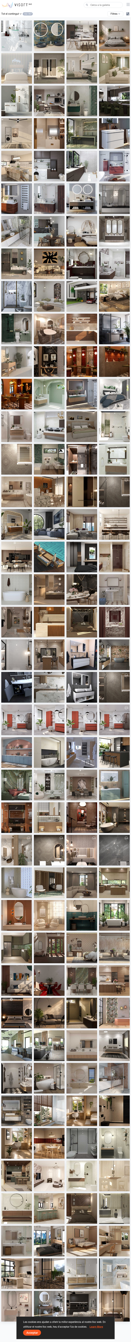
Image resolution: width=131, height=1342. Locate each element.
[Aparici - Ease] (16, 361)
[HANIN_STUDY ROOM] (49, 101)
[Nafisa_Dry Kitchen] (16, 948)
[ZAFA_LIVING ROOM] (81, 524)
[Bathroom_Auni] (81, 1013)
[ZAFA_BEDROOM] (81, 557)
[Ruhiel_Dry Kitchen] (49, 654)
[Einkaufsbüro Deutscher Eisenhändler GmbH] (114, 1078)
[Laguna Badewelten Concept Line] (16, 687)
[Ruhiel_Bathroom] (49, 459)
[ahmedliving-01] (49, 850)
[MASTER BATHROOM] (49, 133)
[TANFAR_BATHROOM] (114, 1143)
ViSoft (12, 732)
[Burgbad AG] (49, 198)
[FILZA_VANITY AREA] (114, 231)
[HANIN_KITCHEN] (81, 35)
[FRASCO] (49, 35)
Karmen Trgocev (82, 764)
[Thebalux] (16, 524)
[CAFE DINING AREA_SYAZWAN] (16, 394)
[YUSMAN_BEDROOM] (114, 296)
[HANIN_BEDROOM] (81, 231)
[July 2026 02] (49, 720)
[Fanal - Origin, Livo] (114, 1013)
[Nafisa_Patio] (49, 882)
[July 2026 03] (81, 720)
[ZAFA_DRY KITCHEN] (49, 1208)
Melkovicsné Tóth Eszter (119, 927)
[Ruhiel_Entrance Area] (49, 361)
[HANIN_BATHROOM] (81, 101)
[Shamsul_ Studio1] (49, 1241)
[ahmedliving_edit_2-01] (114, 492)
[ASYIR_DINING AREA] (49, 980)
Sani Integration (17, 48)
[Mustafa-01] (114, 850)
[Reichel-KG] (16, 231)
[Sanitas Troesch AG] (16, 1110)
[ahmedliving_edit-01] (16, 459)
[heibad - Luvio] (81, 687)
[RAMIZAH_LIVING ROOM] (49, 296)
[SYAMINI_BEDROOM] (81, 1306)
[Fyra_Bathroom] (81, 1176)
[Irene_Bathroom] (81, 1078)
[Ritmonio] (16, 101)
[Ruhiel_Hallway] (16, 622)
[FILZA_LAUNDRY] (49, 166)
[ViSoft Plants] (49, 524)
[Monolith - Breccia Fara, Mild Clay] (114, 948)
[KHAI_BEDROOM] (81, 68)
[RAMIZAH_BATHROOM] (114, 198)
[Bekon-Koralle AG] (81, 394)
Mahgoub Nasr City (18, 471)
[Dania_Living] (81, 882)
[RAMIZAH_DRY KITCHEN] (16, 752)
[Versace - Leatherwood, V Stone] (49, 1273)
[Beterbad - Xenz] (114, 654)
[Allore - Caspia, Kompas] (81, 1045)
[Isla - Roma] (49, 752)
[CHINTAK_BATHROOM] (49, 817)
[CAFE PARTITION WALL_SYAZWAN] (81, 361)
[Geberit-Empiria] (114, 166)
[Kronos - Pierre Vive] (16, 589)
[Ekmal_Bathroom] (114, 1208)
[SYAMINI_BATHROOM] (81, 1143)
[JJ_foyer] (81, 492)
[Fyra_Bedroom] (16, 68)
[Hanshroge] (114, 133)
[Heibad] (81, 198)
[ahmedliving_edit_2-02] (114, 687)
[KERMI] (114, 1273)
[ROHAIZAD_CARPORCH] (81, 296)
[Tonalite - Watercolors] (16, 915)
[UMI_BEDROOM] (114, 1045)
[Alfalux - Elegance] (81, 133)
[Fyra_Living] (49, 1176)
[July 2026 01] (16, 720)
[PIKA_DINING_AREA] (49, 329)
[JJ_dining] (49, 492)
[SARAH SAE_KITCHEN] (114, 980)
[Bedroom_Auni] (114, 35)
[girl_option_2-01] (81, 850)
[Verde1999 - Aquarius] (16, 882)
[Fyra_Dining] (114, 524)
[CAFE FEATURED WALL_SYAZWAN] (114, 361)
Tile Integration (81, 146)
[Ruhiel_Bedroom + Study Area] (114, 1241)
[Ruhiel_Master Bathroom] (16, 263)
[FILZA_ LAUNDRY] (81, 166)
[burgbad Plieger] (114, 785)
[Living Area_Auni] (49, 1013)
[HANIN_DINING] (81, 785)
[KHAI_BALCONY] (49, 68)
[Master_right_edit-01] (81, 459)
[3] (16, 1045)
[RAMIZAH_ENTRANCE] (49, 948)
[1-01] (16, 654)
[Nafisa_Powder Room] (81, 915)
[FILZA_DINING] (114, 101)
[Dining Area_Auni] (16, 1273)
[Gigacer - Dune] (16, 817)
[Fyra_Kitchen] (16, 557)
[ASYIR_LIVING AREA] (16, 980)
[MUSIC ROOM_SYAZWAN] (81, 817)
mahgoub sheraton (51, 146)
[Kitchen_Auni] (49, 1143)
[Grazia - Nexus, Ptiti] (114, 589)
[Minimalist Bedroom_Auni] (114, 1306)
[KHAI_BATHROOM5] (16, 1306)
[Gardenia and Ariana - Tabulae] (81, 948)
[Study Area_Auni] (16, 1143)
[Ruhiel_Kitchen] (16, 1176)
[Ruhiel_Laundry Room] (16, 133)
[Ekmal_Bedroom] (81, 622)
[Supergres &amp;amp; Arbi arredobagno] (81, 752)
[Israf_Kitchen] (81, 329)
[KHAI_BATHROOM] (16, 329)
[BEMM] (16, 198)
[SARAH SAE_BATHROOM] (16, 426)
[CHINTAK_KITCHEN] (49, 622)
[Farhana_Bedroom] (114, 394)
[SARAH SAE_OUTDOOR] (49, 557)
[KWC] (16, 35)
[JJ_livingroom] (49, 915)
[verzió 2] (114, 915)
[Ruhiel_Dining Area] (81, 589)
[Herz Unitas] (114, 329)
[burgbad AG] (81, 1273)
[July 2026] (114, 720)
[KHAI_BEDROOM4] (81, 426)
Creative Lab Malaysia (85, 48)
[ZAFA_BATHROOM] (114, 557)
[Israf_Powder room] (114, 622)
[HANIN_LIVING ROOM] (49, 785)
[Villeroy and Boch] (49, 1306)
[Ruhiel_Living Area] (49, 263)
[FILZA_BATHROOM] (81, 263)
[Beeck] (49, 687)
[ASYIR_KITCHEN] (114, 882)
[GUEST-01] (16, 850)
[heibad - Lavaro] (81, 654)
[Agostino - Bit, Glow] (49, 589)
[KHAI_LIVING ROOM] (114, 68)
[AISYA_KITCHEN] (16, 166)
